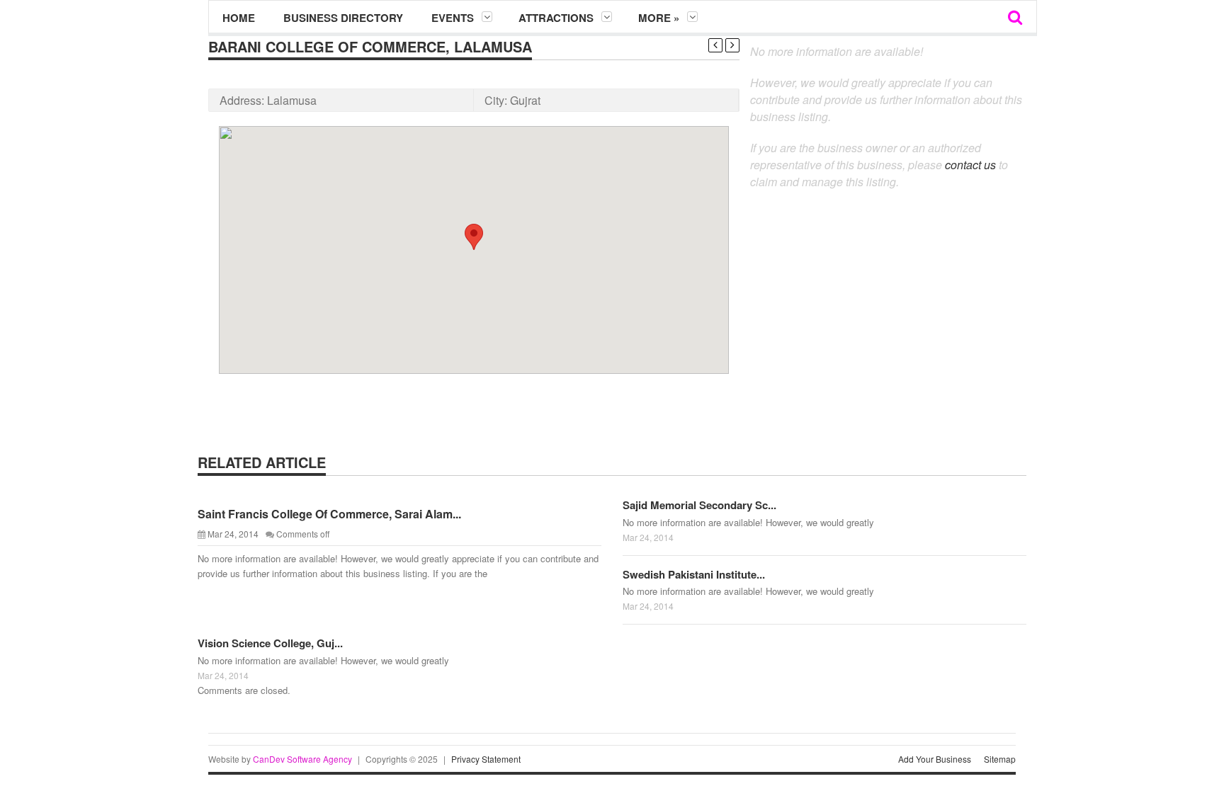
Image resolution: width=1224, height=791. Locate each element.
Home (238, 17)
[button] (474, 237)
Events (452, 17)
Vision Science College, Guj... (270, 643)
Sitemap (1000, 759)
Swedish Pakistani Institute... (694, 574)
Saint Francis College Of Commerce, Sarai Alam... (329, 514)
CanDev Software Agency (302, 759)
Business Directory (343, 17)
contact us (970, 165)
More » (658, 17)
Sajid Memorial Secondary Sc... (699, 505)
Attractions (556, 17)
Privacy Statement (486, 759)
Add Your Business (934, 759)
